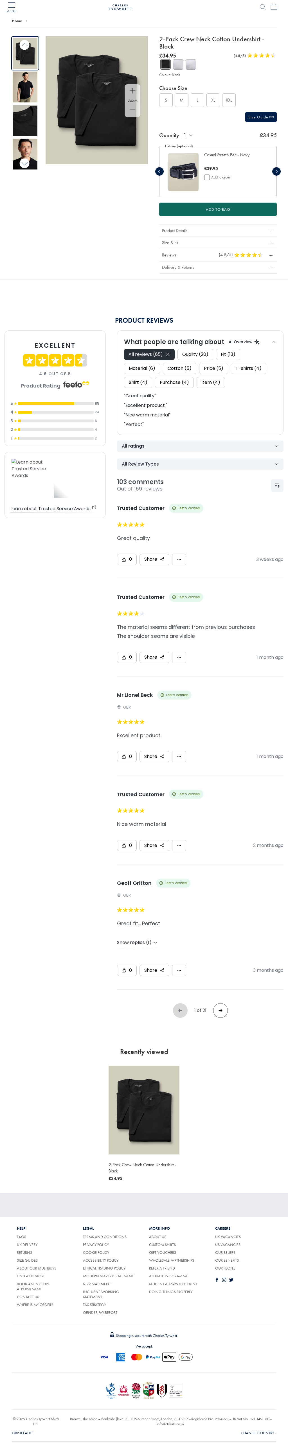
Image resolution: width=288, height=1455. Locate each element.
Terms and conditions (105, 1236)
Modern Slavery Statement (108, 1275)
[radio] (166, 100)
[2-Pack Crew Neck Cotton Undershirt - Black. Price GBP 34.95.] (144, 1110)
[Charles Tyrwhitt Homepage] (120, 6)
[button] (233, 158)
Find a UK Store (31, 1275)
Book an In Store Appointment (33, 1286)
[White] (178, 64)
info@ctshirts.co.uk (170, 1423)
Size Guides (27, 1260)
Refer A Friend (162, 1268)
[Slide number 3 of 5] (25, 121)
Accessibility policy (100, 1260)
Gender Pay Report (100, 1312)
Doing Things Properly (170, 1291)
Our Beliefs (225, 1252)
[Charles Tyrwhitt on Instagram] (225, 1280)
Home (17, 20)
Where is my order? (35, 1304)
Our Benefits (227, 1260)
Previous (25, 45)
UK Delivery (27, 1244)
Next (25, 163)
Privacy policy (96, 1244)
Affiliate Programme (168, 1275)
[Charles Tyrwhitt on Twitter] (232, 1280)
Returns (31, 1252)
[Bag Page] (274, 7)
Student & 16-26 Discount (173, 1283)
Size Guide (258, 117)
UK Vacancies (228, 1236)
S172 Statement (97, 1283)
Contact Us (28, 1296)
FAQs (21, 1236)
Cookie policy (96, 1252)
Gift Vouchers (162, 1252)
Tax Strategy (94, 1304)
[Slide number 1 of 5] (25, 53)
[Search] (262, 7)
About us (157, 1236)
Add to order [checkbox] (220, 177)
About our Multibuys (36, 1268)
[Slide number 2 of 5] (25, 87)
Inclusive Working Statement (101, 1294)
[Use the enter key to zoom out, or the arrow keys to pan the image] (132, 110)
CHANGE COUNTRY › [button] (258, 1432)
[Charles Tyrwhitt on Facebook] (218, 1280)
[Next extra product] (276, 171)
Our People (225, 1268)
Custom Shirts (162, 1244)
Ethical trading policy (104, 1268)
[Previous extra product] (159, 171)
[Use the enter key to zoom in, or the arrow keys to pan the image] (132, 91)
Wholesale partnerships (171, 1260)
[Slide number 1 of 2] (183, 172)
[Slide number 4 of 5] (25, 154)
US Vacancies (227, 1244)
